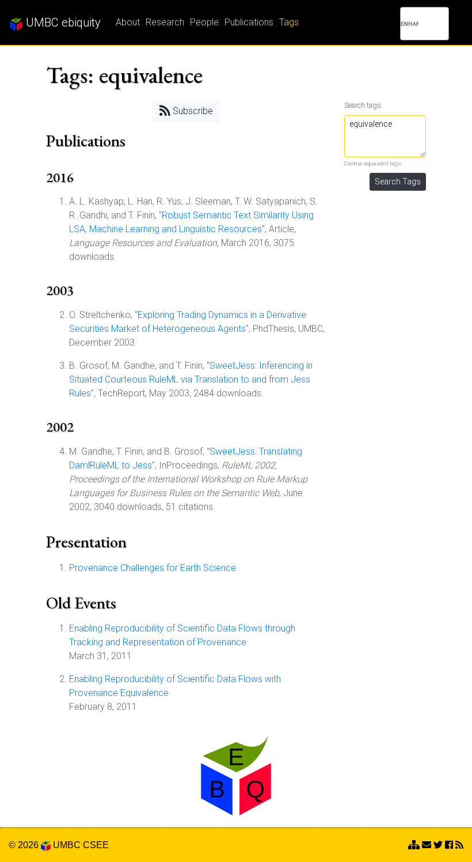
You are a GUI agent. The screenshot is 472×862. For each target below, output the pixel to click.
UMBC (67, 845)
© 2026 (25, 845)
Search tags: (363, 105)
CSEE (96, 845)
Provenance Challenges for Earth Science (152, 567)
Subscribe (191, 110)
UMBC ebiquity (62, 22)
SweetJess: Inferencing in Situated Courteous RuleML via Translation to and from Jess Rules (191, 379)
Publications (248, 22)
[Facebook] (449, 845)
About (128, 22)
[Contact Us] (414, 845)
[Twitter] (438, 845)
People (204, 22)
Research (165, 22)
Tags (289, 22)
